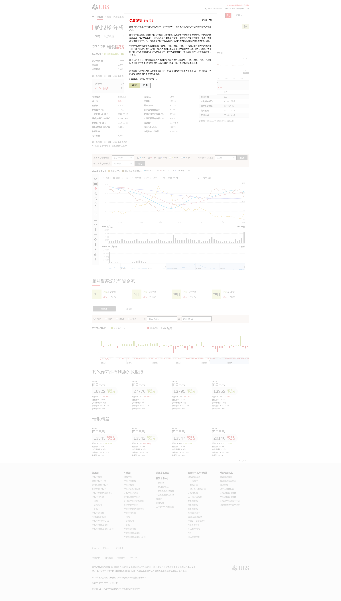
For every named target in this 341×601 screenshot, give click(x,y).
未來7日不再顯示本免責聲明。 (144, 79)
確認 (134, 85)
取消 (145, 85)
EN (210, 20)
